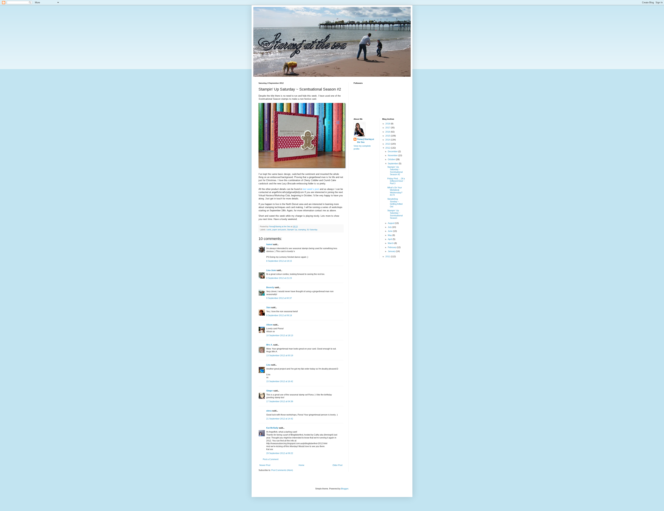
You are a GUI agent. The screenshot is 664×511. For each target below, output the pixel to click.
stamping (302, 230)
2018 (388, 123)
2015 (388, 136)
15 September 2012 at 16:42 (279, 381)
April (390, 239)
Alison (269, 325)
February (392, 247)
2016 (388, 132)
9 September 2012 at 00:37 (279, 298)
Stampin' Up (292, 230)
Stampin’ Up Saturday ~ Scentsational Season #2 (395, 171)
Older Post (337, 465)
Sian (268, 307)
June (390, 231)
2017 (388, 127)
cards (268, 230)
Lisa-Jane (271, 270)
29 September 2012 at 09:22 (279, 453)
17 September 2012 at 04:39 (279, 401)
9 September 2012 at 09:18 (279, 315)
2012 (388, 148)
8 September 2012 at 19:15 (279, 261)
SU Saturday (312, 230)
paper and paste (279, 230)
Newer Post (264, 465)
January (392, 251)
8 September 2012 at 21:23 (279, 278)
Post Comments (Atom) (282, 470)
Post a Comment (270, 459)
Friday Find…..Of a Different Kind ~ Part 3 (396, 181)
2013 (388, 144)
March (391, 243)
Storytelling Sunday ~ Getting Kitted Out (395, 203)
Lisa (268, 365)
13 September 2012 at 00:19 (279, 355)
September (393, 163)
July (390, 227)
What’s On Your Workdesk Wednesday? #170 (394, 191)
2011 (388, 256)
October (392, 159)
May (390, 235)
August (391, 223)
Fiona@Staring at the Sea (365, 140)
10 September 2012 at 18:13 (279, 335)
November (393, 155)
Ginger (269, 391)
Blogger (344, 489)
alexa (269, 411)
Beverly (270, 287)
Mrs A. (269, 345)
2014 (388, 140)
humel (269, 244)
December (393, 151)
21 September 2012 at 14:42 (279, 419)
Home (301, 465)
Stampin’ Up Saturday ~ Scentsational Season (395, 214)
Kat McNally (272, 428)
